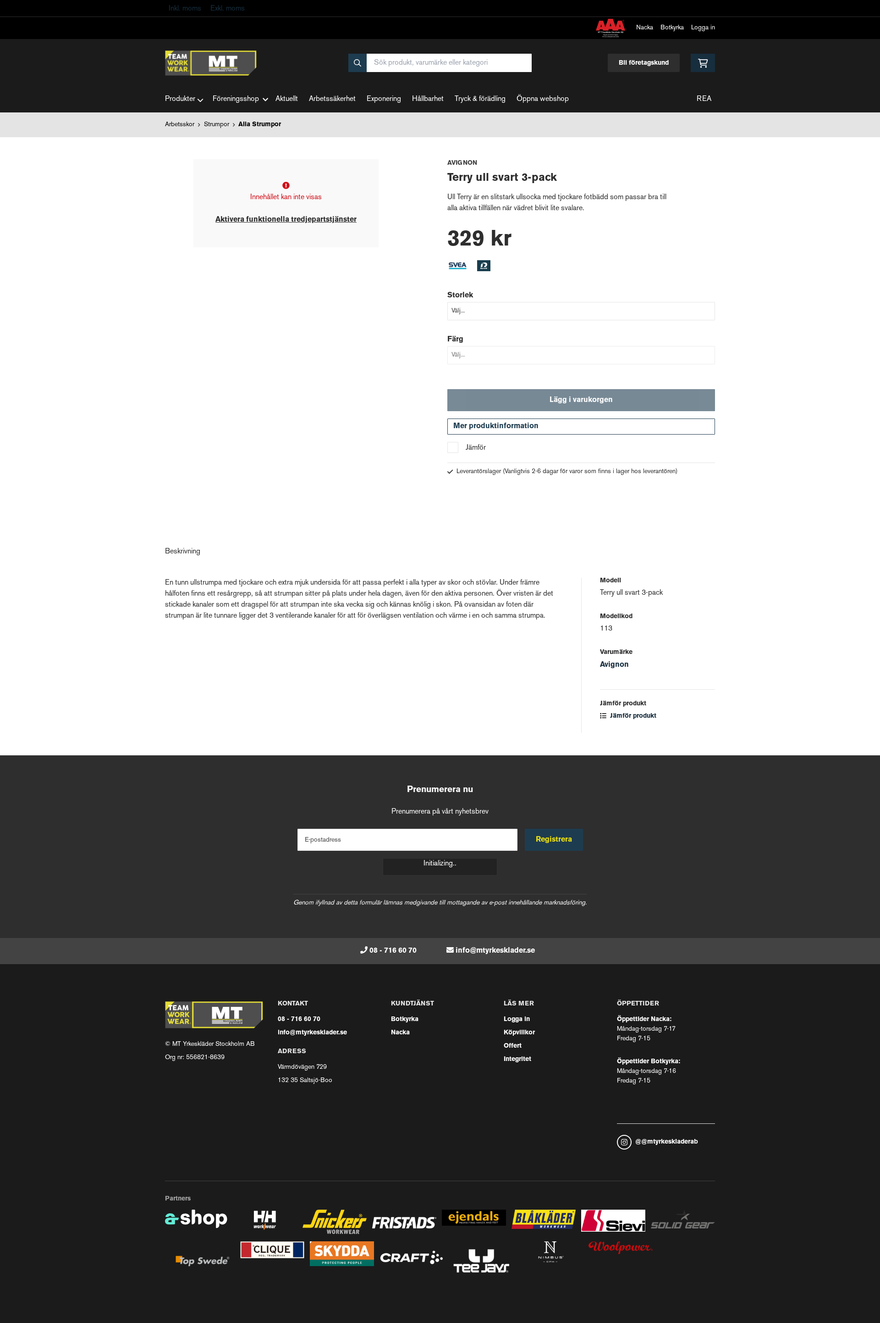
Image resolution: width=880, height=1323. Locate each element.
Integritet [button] (517, 1059)
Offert (513, 1046)
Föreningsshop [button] (236, 99)
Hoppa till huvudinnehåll (436, 12)
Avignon (614, 665)
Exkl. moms (227, 9)
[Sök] (357, 63)
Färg (455, 339)
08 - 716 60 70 (393, 951)
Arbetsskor (179, 125)
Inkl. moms (185, 9)
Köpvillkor (519, 1033)
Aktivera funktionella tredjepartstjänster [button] (286, 220)
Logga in (703, 28)
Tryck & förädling (480, 99)
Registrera (554, 840)
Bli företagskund (644, 63)
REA (704, 99)
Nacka (644, 28)
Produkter (180, 99)
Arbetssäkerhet (332, 99)
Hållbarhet (428, 99)
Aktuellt (286, 99)
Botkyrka (672, 28)
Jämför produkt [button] (632, 716)
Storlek (460, 295)
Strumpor (216, 125)
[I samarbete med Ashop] (196, 1225)
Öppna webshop (543, 99)
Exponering (384, 99)
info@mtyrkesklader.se (495, 951)
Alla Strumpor (259, 125)
